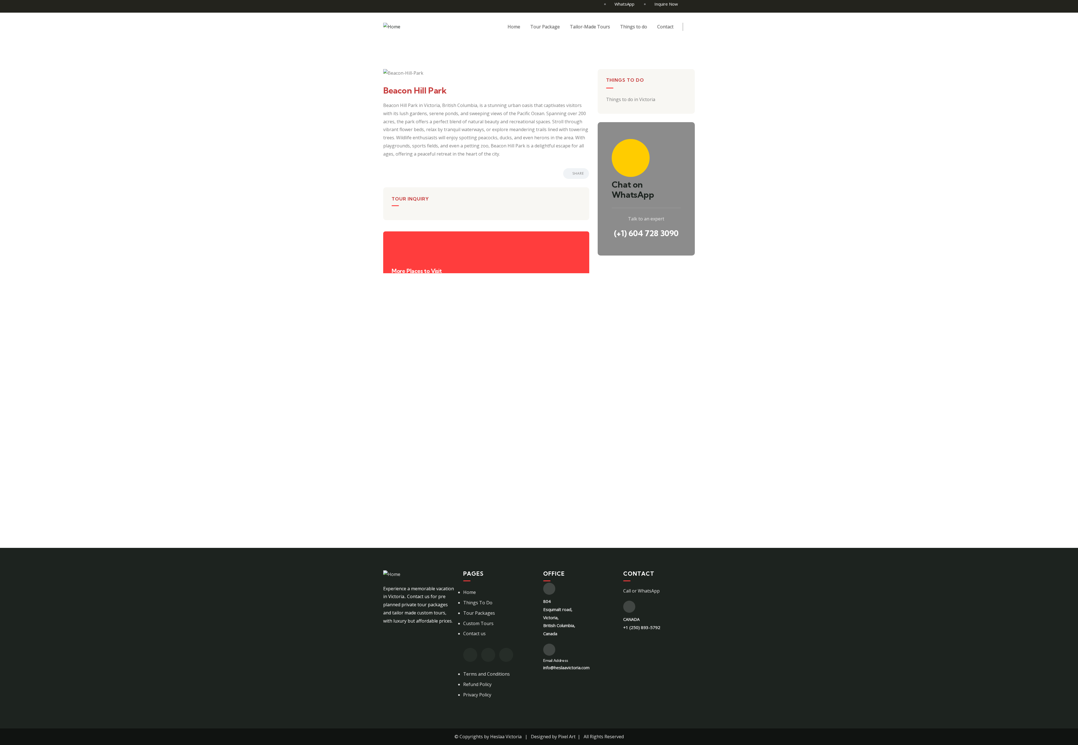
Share (578, 173)
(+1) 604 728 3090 (646, 233)
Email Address (555, 660)
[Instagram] (488, 655)
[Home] (391, 27)
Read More (403, 457)
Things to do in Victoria (407, 337)
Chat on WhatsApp (633, 189)
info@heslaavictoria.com (566, 667)
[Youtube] (506, 655)
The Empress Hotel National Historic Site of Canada (508, 401)
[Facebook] (470, 655)
